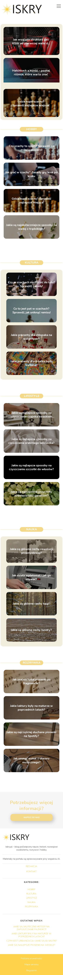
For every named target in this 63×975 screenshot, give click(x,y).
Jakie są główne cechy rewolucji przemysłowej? (31, 551)
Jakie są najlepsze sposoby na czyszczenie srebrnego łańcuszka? (31, 441)
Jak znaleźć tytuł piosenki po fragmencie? (31, 681)
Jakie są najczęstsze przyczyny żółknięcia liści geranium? (31, 494)
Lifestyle (31, 396)
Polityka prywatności (31, 958)
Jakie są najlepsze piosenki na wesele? (31, 945)
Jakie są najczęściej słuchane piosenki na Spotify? (31, 734)
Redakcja (31, 866)
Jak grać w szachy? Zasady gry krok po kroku (31, 174)
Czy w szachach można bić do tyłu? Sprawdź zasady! (31, 284)
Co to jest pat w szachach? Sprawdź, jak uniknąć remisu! (31, 310)
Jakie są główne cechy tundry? (31, 630)
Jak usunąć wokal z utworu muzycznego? (31, 760)
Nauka (31, 529)
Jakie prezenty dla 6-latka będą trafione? (31, 363)
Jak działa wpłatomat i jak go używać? (31, 577)
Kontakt (31, 871)
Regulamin (31, 970)
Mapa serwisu (31, 964)
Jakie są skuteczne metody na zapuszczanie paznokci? (31, 928)
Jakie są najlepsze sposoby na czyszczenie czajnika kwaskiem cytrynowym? (31, 415)
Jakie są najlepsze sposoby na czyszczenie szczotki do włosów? (31, 467)
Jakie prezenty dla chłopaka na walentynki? (31, 337)
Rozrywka (31, 663)
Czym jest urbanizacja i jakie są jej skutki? (31, 940)
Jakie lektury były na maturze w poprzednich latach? (31, 708)
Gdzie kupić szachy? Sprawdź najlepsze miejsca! (30, 103)
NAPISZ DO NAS (32, 817)
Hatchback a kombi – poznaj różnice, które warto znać (31, 72)
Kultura (31, 263)
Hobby (31, 129)
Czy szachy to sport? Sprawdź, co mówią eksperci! (31, 148)
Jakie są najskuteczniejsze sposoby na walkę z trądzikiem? (31, 227)
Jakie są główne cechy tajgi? (31, 604)
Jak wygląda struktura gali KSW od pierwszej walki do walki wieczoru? (31, 41)
